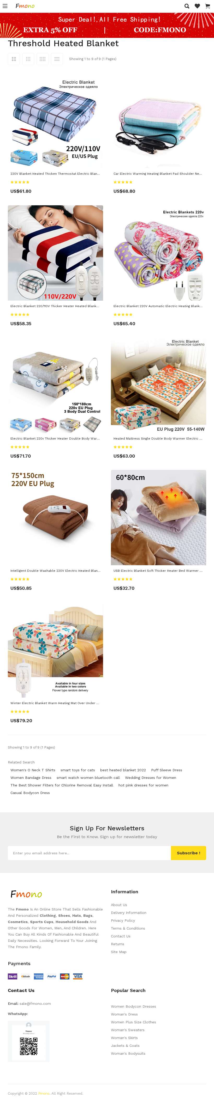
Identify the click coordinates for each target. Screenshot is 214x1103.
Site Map (119, 952)
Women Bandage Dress (30, 777)
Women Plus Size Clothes (133, 1022)
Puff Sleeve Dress (166, 770)
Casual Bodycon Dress (30, 793)
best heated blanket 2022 (123, 770)
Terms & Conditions (128, 928)
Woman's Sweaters (128, 1030)
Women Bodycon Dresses (133, 1006)
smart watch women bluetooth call (88, 777)
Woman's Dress (124, 1014)
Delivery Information (128, 913)
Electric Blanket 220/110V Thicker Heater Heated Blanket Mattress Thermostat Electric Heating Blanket (91, 306)
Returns (117, 944)
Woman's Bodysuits (128, 1053)
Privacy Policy (123, 920)
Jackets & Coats (125, 1045)
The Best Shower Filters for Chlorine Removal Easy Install (61, 785)
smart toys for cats (78, 770)
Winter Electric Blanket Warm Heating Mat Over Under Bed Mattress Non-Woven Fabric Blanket (85, 703)
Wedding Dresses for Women (150, 777)
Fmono (44, 1093)
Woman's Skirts (124, 1038)
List (57, 59)
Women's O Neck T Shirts (32, 770)
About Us (119, 905)
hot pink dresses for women (143, 785)
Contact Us (120, 936)
